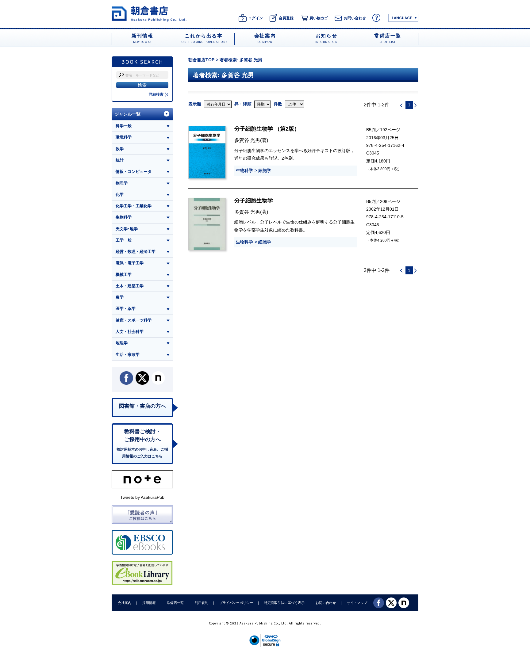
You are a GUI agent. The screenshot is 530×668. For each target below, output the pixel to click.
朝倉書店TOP (201, 59)
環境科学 (124, 137)
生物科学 (244, 170)
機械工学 (124, 274)
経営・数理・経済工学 (136, 251)
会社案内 (124, 603)
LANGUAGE (402, 17)
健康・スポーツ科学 (134, 320)
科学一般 (124, 126)
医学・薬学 (126, 308)
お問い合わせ (326, 603)
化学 (120, 194)
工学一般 (124, 240)
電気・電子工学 (130, 263)
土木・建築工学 (130, 286)
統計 (120, 160)
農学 (120, 297)
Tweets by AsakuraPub (142, 497)
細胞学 (264, 170)
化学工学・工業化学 (134, 206)
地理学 (122, 343)
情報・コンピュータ (134, 171)
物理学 (122, 183)
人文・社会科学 (130, 331)
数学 (120, 149)
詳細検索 (156, 94)
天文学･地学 (127, 229)
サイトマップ (357, 603)
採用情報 (149, 603)
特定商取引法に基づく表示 (284, 603)
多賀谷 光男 (247, 140)
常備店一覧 (175, 603)
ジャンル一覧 (127, 114)
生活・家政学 (128, 354)
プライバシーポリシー (236, 603)
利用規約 (201, 603)
